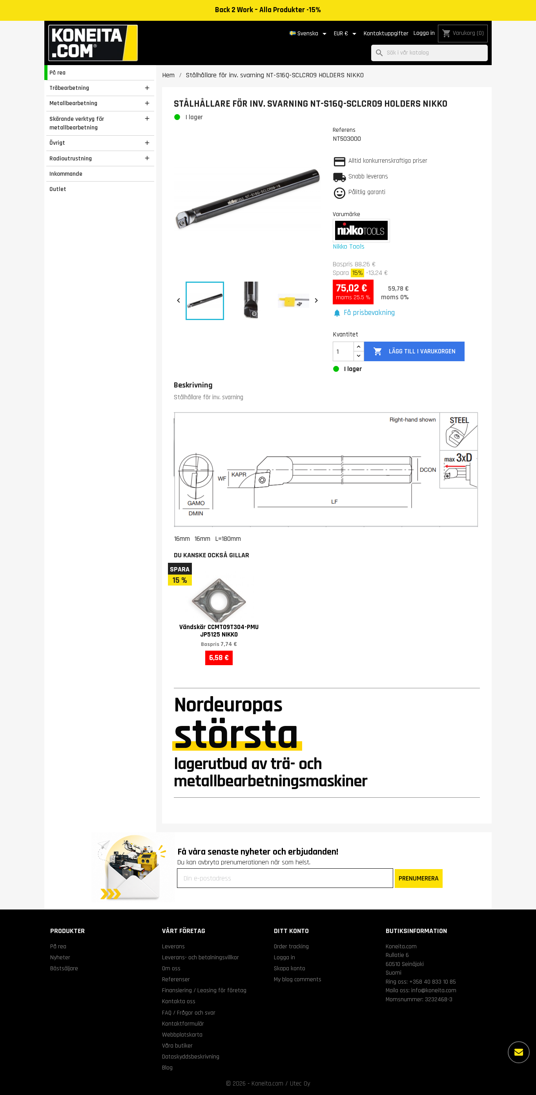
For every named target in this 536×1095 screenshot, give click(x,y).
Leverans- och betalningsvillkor (200, 957)
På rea (57, 72)
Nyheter (60, 957)
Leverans (173, 946)
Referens (344, 130)
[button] (364, 313)
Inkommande (65, 174)
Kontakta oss (178, 1001)
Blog (167, 1067)
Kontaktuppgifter (386, 33)
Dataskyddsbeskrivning (190, 1056)
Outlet (57, 189)
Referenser (176, 979)
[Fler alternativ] (519, 1052)
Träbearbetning (69, 88)
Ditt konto (291, 930)
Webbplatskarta (182, 1035)
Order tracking (291, 946)
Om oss (171, 968)
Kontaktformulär (183, 1024)
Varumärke (346, 214)
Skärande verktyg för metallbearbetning (76, 123)
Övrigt (57, 143)
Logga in (424, 33)
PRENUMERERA (419, 878)
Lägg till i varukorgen (414, 351)
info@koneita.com (433, 990)
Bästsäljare (64, 968)
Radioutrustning (70, 158)
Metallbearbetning (73, 103)
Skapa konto (289, 968)
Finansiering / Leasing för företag (204, 990)
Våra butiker (177, 1046)
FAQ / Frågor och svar (188, 1013)
